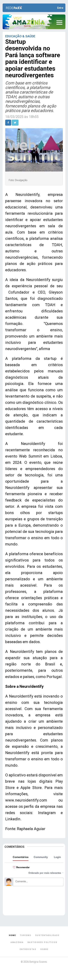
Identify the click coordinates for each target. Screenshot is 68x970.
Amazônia (17, 942)
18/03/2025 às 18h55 (22, 117)
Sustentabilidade (47, 935)
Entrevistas (28, 949)
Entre (60, 7)
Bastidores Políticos (42, 942)
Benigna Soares (38, 961)
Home (12, 935)
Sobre (44, 949)
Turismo (25, 935)
